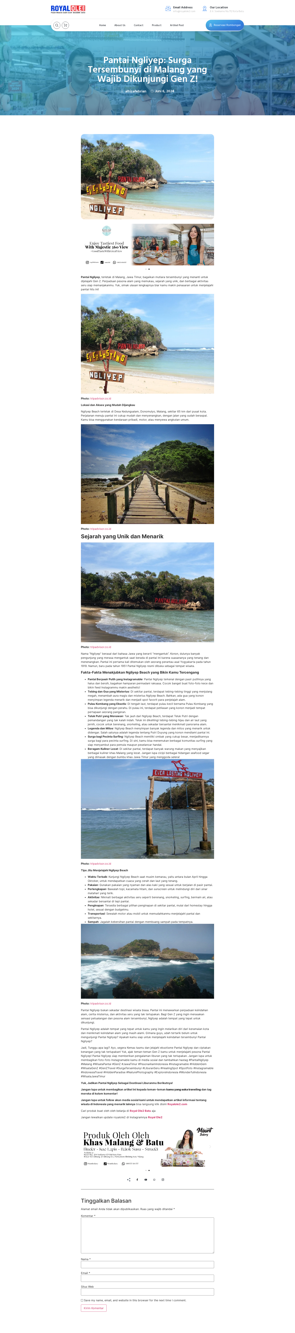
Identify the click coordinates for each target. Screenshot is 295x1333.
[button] (85, 245)
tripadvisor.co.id (100, 398)
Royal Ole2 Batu (140, 1110)
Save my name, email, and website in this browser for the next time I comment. (135, 1300)
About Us (119, 25)
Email (85, 1273)
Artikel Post (177, 25)
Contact (138, 25)
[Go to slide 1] (145, 269)
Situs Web (87, 1286)
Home (102, 25)
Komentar (88, 1215)
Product (156, 25)
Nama (86, 1259)
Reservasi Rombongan (227, 25)
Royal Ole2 (155, 1117)
